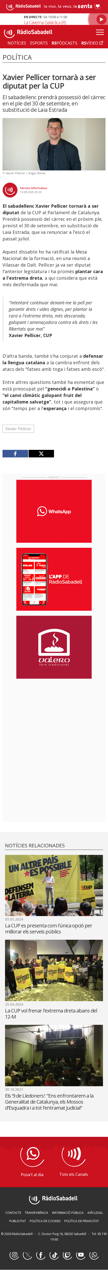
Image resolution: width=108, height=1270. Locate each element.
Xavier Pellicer (18, 428)
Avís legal (95, 1213)
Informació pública (68, 1213)
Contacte (13, 1213)
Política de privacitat (81, 1221)
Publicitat (17, 1221)
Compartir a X (41, 453)
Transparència (36, 1213)
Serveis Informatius (33, 188)
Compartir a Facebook (15, 453)
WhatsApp (94, 1255)
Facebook (40, 1255)
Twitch (67, 1255)
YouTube (80, 1255)
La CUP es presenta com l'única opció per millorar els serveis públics (48, 928)
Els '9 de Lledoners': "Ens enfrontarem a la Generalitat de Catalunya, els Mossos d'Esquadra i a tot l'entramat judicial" (49, 1101)
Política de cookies (45, 1221)
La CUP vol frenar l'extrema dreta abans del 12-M (51, 1013)
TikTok (54, 1255)
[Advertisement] (54, 715)
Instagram (14, 1255)
